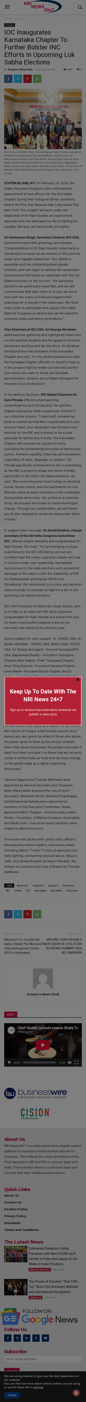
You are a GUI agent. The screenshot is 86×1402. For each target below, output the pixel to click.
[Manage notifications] (76, 1393)
